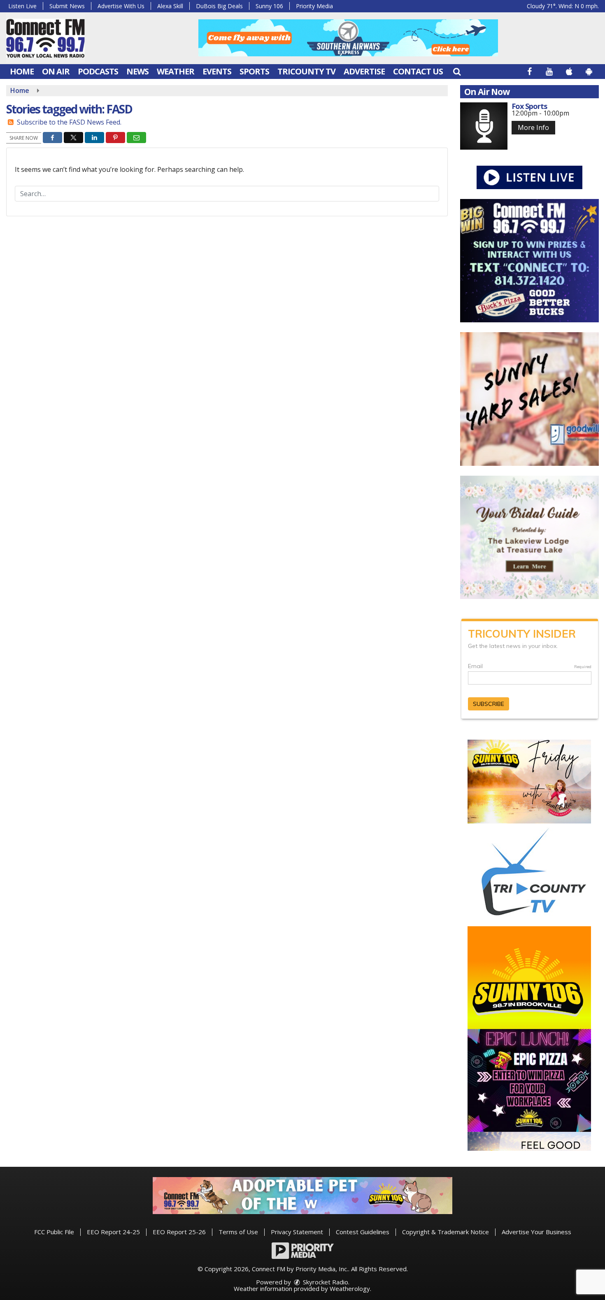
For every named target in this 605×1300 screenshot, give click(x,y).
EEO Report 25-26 (179, 1232)
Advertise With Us (121, 6)
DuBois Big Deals (219, 6)
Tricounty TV (306, 71)
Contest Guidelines (362, 1232)
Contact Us (418, 71)
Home (22, 71)
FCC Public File (54, 1232)
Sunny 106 (269, 6)
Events (216, 71)
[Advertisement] (348, 37)
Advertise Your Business (536, 1232)
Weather (175, 71)
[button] (457, 71)
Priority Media (314, 6)
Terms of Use (238, 1232)
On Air (56, 71)
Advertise (364, 71)
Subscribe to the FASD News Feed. (69, 122)
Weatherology (350, 1288)
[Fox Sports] (483, 126)
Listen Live (22, 6)
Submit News (67, 6)
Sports (254, 71)
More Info (533, 127)
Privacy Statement (297, 1232)
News (137, 71)
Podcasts (98, 71)
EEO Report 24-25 (113, 1232)
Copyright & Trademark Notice (445, 1232)
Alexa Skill (170, 6)
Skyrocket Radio (324, 1282)
